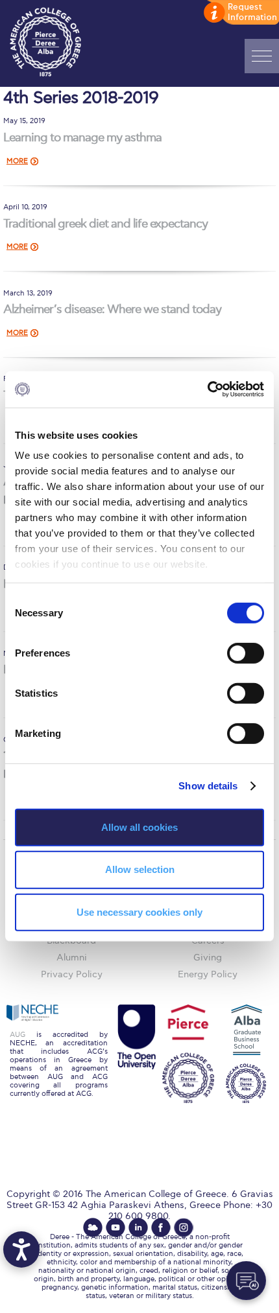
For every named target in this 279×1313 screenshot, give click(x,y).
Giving (207, 957)
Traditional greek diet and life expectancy (105, 224)
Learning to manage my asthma (82, 138)
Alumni (71, 957)
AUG (17, 1034)
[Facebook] (161, 1227)
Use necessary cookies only (139, 912)
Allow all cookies (139, 826)
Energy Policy (207, 974)
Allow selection (140, 869)
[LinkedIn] (138, 1227)
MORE (17, 161)
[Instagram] (183, 1227)
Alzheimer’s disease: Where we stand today (112, 309)
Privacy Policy (72, 974)
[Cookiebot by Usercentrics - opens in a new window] (207, 389)
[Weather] (93, 1227)
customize (240, 13)
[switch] (245, 652)
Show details (207, 785)
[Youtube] (115, 1227)
